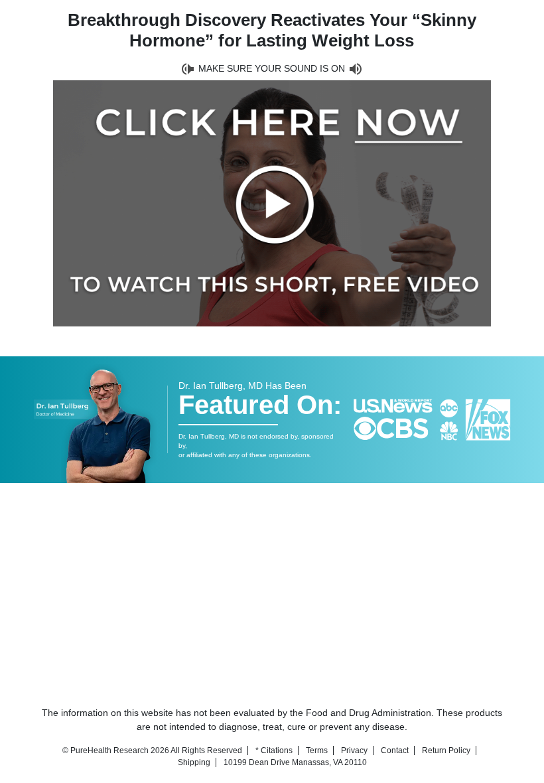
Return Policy (446, 750)
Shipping (194, 762)
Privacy (354, 750)
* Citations (274, 750)
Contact (395, 750)
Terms (317, 750)
